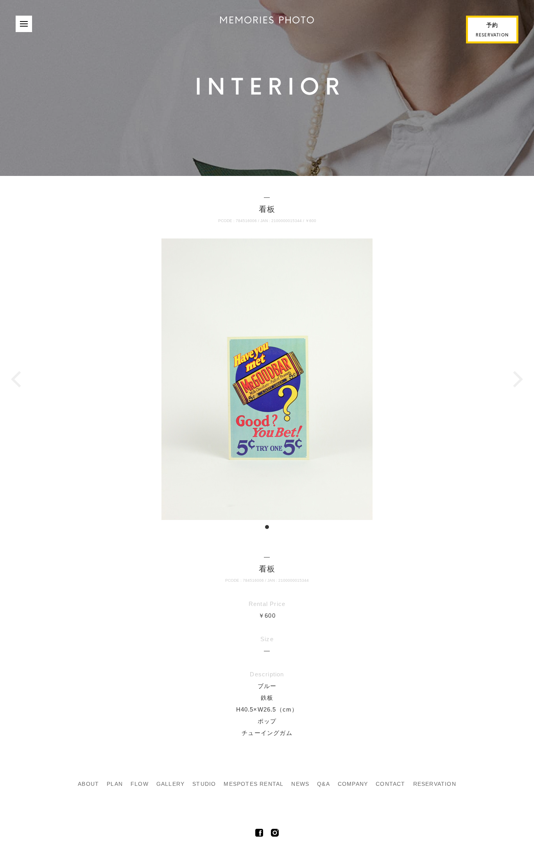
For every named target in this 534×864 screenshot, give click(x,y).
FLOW (140, 784)
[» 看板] (267, 21)
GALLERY (170, 784)
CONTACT (390, 784)
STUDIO (204, 784)
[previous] (17, 379)
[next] (516, 379)
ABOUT (88, 784)
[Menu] (24, 24)
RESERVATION (434, 784)
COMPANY (353, 784)
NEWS (300, 784)
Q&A (323, 784)
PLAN (115, 784)
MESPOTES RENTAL (253, 784)
